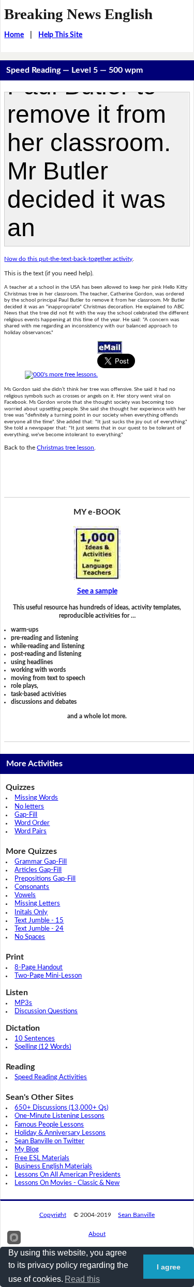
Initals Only (31, 912)
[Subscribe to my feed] (61, 374)
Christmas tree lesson (65, 447)
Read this (82, 1279)
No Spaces (29, 937)
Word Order (32, 823)
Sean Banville (136, 1215)
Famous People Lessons (49, 1124)
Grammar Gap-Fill (40, 862)
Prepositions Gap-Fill (45, 879)
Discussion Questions (46, 1011)
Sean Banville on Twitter (49, 1141)
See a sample (97, 591)
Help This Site (60, 35)
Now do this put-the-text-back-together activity (68, 259)
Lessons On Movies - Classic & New (67, 1183)
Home (14, 35)
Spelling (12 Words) (42, 1047)
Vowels (25, 895)
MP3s (23, 1003)
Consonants (31, 887)
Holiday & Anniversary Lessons (60, 1133)
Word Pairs (30, 831)
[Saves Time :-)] (96, 553)
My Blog (26, 1149)
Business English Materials (53, 1166)
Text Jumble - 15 (39, 920)
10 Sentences (34, 1038)
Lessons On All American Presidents (67, 1175)
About (97, 1234)
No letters (29, 806)
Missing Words (36, 798)
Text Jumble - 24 (39, 929)
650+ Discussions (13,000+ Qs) (61, 1107)
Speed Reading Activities (50, 1077)
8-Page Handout (38, 967)
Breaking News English (78, 14)
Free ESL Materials (41, 1158)
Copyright (52, 1215)
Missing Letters (37, 903)
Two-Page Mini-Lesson (48, 975)
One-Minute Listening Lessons (59, 1116)
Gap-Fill (25, 815)
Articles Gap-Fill (38, 870)
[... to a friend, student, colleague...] (109, 347)
